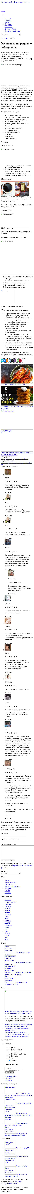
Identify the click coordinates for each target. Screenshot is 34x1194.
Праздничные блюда (12, 31)
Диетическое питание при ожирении (16, 1036)
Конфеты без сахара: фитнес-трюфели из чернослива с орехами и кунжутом (18, 1025)
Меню (3, 11)
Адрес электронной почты (10, 839)
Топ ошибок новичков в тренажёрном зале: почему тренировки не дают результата (19, 1012)
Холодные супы (6, 431)
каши (6, 916)
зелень (7, 912)
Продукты (8, 25)
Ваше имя (4, 833)
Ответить (8, 493)
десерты (8, 906)
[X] (12, 360)
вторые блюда (10, 902)
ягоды (7, 939)
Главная (8, 18)
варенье (8, 900)
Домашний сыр (10, 29)
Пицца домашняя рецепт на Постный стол (14, 459)
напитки (8, 921)
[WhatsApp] (18, 360)
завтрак (8, 908)
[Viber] (15, 360)
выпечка (8, 904)
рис (6, 929)
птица (7, 927)
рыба (6, 931)
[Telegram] (10, 360)
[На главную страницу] (17, 5)
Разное (7, 891)
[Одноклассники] (7, 360)
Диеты (7, 23)
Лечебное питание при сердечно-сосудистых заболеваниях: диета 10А (17, 1033)
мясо (6, 919)
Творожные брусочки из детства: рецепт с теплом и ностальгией (16, 454)
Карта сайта (9, 1078)
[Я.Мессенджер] (2, 360)
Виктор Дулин (10, 769)
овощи (7, 923)
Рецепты (8, 21)
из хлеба (8, 914)
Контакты (8, 1080)
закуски (7, 910)
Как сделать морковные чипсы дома (14, 384)
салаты (7, 933)
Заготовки (8, 27)
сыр (6, 937)
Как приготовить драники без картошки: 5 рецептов (17, 407)
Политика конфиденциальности (11, 1183)
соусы (7, 935)
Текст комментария (8, 844)
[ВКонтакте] (4, 360)
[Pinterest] (20, 360)
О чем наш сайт (10, 1076)
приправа (8, 925)
